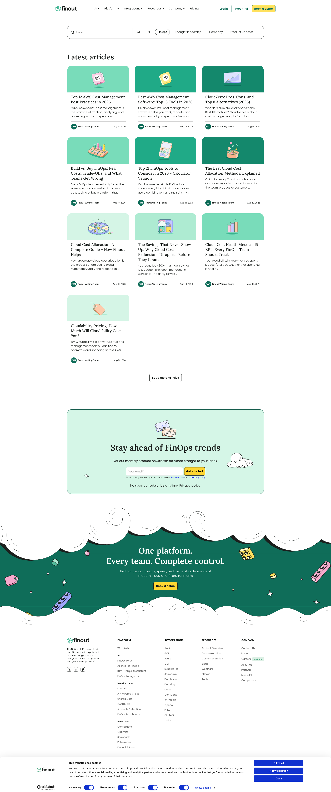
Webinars (207, 668)
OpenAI (168, 705)
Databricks (170, 679)
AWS (167, 648)
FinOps (162, 32)
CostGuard (124, 704)
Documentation (211, 653)
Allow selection (279, 770)
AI (95, 9)
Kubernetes (124, 742)
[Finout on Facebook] (83, 669)
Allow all (279, 763)
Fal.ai (167, 710)
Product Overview (212, 648)
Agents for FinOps (128, 665)
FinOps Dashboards (129, 714)
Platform (110, 9)
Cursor (168, 689)
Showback (123, 737)
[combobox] (100, 32)
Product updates (241, 32)
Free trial (241, 9)
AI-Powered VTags (128, 693)
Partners (246, 669)
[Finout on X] (69, 669)
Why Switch (124, 648)
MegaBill (122, 688)
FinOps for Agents (128, 676)
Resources (154, 9)
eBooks (206, 674)
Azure (167, 658)
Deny (279, 778)
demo (263, 9)
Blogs (205, 663)
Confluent (170, 694)
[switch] (122, 787)
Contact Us (248, 648)
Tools (205, 679)
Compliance (248, 680)
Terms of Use (177, 477)
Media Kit (246, 675)
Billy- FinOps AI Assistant (131, 671)
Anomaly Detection (129, 709)
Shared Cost (124, 698)
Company (175, 9)
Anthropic (170, 699)
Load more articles (165, 378)
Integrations (132, 9)
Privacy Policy (198, 477)
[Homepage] (66, 9)
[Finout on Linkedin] (76, 669)
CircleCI (169, 715)
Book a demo (165, 586)
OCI (166, 663)
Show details (203, 787)
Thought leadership (188, 32)
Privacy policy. (190, 485)
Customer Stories (212, 658)
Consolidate (124, 726)
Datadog (169, 684)
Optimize (122, 731)
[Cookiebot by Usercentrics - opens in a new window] (46, 787)
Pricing (194, 9)
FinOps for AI (124, 660)
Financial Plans (126, 747)
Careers (251, 659)
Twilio (167, 720)
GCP (167, 653)
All (138, 32)
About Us (246, 664)
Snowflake (170, 674)
